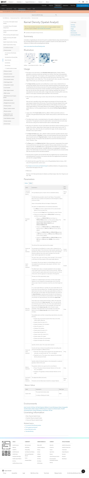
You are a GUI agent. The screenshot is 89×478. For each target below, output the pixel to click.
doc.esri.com (33, 11)
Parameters (73, 30)
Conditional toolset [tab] (8, 47)
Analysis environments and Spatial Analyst (10, 31)
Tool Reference (21, 8)
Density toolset (35, 18)
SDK (34, 8)
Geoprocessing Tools (14, 18)
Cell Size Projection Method (41, 407)
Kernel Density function (30, 429)
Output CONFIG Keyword (41, 408)
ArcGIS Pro (4, 5)
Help (15, 8)
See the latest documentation (44, 28)
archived (42, 27)
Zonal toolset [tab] (7, 123)
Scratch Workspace (37, 410)
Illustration (73, 26)
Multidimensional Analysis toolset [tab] (9, 96)
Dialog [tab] (26, 183)
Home (3, 8)
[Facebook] (3, 452)
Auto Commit (27, 407)
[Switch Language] (83, 2)
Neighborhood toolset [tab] (9, 103)
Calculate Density (29, 431)
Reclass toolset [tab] (7, 111)
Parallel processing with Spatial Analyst (9, 38)
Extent (60, 407)
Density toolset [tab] (7, 50)
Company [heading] (52, 441)
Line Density (7, 62)
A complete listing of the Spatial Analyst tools (10, 27)
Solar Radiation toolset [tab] (9, 118)
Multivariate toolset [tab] (8, 100)
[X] (6, 452)
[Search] (79, 2)
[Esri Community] (3, 454)
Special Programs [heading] (66, 441)
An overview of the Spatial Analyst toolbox (10, 22)
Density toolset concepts (11, 68)
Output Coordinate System (54, 408)
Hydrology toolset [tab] (8, 82)
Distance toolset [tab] (8, 71)
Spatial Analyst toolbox (25, 18)
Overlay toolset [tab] (7, 105)
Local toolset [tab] (7, 87)
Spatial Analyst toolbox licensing (10, 42)
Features (51, 5)
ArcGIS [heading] (14, 441)
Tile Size (50, 410)
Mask (33, 408)
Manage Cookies (58, 473)
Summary (73, 24)
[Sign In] (87, 1)
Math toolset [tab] (7, 93)
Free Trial (73, 5)
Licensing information (76, 34)
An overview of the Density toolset (10, 53)
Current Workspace (53, 407)
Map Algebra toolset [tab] (9, 90)
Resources (58, 5)
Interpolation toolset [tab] (9, 85)
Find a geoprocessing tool (31, 427)
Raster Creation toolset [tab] (9, 108)
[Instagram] (6, 454)
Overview (44, 5)
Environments (74, 32)
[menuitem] (18, 445)
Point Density (7, 65)
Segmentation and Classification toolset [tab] (8, 114)
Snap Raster (45, 410)
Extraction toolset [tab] (8, 73)
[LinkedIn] (9, 452)
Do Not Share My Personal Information (75, 473)
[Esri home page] (3, 2)
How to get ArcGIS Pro (82, 5)
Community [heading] (27, 441)
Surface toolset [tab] (7, 121)
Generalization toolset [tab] (9, 76)
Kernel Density (8, 60)
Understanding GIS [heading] (41, 441)
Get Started (9, 8)
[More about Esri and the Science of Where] (6, 445)
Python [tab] (30, 183)
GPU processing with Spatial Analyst (10, 34)
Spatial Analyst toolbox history (9, 44)
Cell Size (33, 407)
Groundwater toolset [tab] (9, 79)
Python (29, 8)
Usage (72, 28)
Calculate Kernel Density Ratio (11, 57)
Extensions (65, 5)
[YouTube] (9, 454)
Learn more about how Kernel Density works (34, 46)
